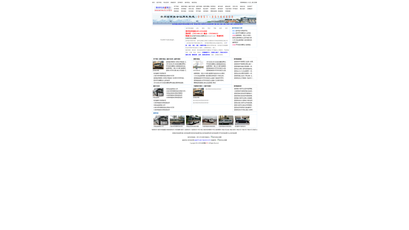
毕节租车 (235, 8)
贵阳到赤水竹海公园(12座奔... (244, 110)
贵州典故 (183, 8)
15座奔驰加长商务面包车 (174, 95)
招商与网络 (206, 6)
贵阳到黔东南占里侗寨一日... (243, 66)
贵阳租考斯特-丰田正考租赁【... (176, 62)
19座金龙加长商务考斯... (193, 126)
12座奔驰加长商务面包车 (174, 97)
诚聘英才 (235, 42)
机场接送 (220, 11)
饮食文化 (242, 6)
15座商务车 (194, 129)
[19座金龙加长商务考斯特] (193, 124)
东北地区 (191, 11)
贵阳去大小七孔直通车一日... (243, 71)
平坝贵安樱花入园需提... (244, 45)
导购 (215, 28)
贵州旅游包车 (238, 86)
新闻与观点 (184, 6)
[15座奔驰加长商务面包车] (209, 124)
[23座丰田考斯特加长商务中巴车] (177, 124)
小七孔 (249, 2)
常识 (209, 28)
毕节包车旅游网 (223, 133)
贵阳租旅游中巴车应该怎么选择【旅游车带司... (209, 78)
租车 (220, 28)
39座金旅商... (156, 97)
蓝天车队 (159, 2)
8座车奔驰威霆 (162, 129)
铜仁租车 (242, 8)
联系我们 (213, 6)
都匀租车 (220, 8)
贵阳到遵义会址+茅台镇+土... (243, 76)
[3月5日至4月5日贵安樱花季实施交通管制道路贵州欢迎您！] (198, 69)
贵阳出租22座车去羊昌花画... (243, 103)
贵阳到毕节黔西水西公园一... (243, 64)
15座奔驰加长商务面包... (209, 126)
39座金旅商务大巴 (172, 89)
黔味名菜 (227, 6)
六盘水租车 (228, 8)
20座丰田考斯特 (207, 129)
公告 (197, 28)
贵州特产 (249, 6)
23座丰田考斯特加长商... (177, 126)
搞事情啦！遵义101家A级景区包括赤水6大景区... (210, 73)
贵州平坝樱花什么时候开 (161, 80)
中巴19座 (200, 129)
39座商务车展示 (198, 86)
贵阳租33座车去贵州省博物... (243, 89)
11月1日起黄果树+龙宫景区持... (242, 40)
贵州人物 (191, 8)
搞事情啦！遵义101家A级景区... (176, 68)
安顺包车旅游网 (176, 133)
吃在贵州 (166, 2)
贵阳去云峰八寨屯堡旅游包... (243, 69)
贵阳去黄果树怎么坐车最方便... (242, 38)
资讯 (203, 28)
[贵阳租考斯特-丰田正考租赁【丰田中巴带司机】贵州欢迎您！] (158, 69)
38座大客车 (232, 129)
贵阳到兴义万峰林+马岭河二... (244, 78)
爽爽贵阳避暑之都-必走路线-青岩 (205, 83)
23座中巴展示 (207, 86)
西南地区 (176, 11)
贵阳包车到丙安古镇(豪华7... (243, 107)
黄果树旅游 (243, 2)
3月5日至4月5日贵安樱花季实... (176, 64)
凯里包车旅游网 (195, 133)
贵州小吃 (235, 6)
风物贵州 (173, 2)
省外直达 (187, 2)
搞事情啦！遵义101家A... (244, 35)
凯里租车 (213, 8)
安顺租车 (249, 8)
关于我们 (176, 6)
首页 (153, 2)
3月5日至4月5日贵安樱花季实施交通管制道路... (169, 83)
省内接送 (205, 11)
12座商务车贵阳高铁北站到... (243, 91)
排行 (226, 28)
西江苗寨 (254, 2)
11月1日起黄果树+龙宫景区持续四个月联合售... (209, 76)
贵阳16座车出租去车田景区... (243, 105)
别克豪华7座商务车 (159, 73)
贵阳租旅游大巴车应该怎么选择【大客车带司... (209, 80)
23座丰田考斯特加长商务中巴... (176, 91)
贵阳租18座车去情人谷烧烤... (243, 98)
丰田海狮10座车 (179, 129)
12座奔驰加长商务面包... (225, 126)
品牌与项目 (199, 6)
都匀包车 (220, 6)
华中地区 (198, 11)
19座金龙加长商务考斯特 (174, 93)
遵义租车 (205, 8)
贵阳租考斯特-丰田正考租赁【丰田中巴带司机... (169, 78)
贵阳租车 (198, 8)
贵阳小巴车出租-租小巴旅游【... (176, 70)
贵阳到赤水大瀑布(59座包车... (244, 100)
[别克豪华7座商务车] (242, 124)
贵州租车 (180, 2)
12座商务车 (187, 129)
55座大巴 (244, 129)
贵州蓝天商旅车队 (242, 31)
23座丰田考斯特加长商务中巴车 (163, 76)
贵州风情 (176, 8)
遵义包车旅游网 (204, 133)
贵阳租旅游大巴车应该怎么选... (216, 68)
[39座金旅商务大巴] (158, 96)
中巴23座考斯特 (216, 129)
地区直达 (194, 2)
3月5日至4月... (197, 70)
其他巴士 (255, 129)
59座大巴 (249, 129)
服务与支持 (192, 6)
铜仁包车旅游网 (185, 133)
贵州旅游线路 (238, 59)
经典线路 (227, 11)
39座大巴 (238, 129)
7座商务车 (154, 129)
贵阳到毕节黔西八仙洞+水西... (244, 62)
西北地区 (183, 11)
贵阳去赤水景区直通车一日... (243, 73)
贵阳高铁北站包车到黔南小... (243, 93)
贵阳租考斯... (156, 70)
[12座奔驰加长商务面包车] (226, 124)
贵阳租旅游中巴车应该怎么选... (216, 70)
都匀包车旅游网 (213, 133)
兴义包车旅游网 (232, 133)
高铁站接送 (214, 11)
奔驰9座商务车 (170, 129)
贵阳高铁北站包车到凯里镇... (243, 96)
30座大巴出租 (225, 129)
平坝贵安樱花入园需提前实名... (176, 66)
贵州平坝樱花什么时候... (244, 33)
